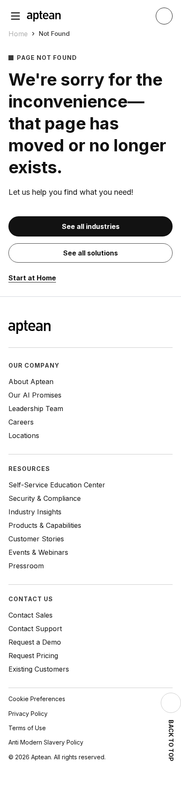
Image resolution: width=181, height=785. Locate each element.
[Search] (164, 16)
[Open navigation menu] (15, 16)
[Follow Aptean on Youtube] (167, 328)
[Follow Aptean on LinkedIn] (154, 328)
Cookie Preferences (36, 698)
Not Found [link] (54, 34)
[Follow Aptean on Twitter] (141, 328)
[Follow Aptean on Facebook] (127, 328)
